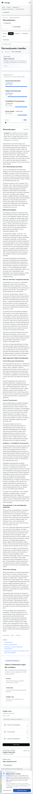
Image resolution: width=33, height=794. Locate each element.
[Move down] (27, 726)
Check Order (16, 744)
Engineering (16, 7)
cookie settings (9, 787)
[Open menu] (29, 2)
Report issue (7, 51)
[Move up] (27, 724)
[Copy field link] (2, 52)
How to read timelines (16, 51)
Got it (6, 65)
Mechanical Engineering (8, 9)
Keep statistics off (7, 790)
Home (3, 7)
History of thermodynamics (10, 644)
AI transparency (15, 140)
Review (4, 36)
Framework (17, 33)
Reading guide (6, 12)
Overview (5, 33)
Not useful (18, 635)
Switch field (17, 26)
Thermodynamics (8, 642)
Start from (7, 120)
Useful (12, 635)
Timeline (11, 33)
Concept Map (25, 33)
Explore (9, 7)
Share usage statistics (22, 790)
